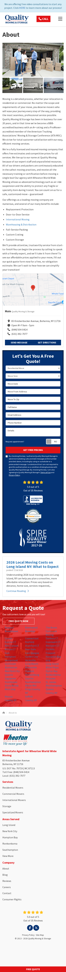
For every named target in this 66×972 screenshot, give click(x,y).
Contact (6, 893)
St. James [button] (51, 682)
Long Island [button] (52, 663)
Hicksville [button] (30, 660)
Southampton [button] (33, 682)
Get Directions (47, 342)
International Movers (14, 800)
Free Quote (33, 969)
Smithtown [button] (11, 682)
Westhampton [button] (54, 685)
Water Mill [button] (31, 685)
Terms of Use (45, 472)
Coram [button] (8, 638)
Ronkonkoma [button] (53, 674)
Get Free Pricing (33, 450)
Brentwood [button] (31, 627)
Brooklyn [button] (30, 631)
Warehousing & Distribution (21, 224)
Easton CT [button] (10, 642)
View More (7, 856)
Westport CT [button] (53, 645)
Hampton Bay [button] (53, 656)
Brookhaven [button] (11, 631)
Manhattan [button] (11, 667)
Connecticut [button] (32, 638)
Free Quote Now (18, 621)
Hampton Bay (10, 837)
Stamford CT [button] (32, 645)
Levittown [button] (10, 663)
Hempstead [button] (11, 660)
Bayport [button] (9, 627)
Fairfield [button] (29, 642)
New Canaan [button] (11, 645)
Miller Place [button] (52, 667)
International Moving (17, 219)
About (5, 868)
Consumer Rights (11, 899)
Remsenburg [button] (32, 674)
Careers (6, 887)
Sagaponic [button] (10, 678)
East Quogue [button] (32, 653)
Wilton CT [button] (10, 649)
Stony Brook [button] (11, 685)
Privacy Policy (14, 475)
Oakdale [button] (29, 671)
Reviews (6, 880)
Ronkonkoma (9, 843)
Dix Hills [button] (50, 649)
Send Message (19, 342)
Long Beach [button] (31, 663)
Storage (6, 806)
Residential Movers (12, 787)
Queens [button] (9, 674)
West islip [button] (10, 689)
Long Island (8, 825)
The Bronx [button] (51, 627)
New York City (9, 831)
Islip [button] (48, 660)
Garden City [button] (31, 656)
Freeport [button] (50, 653)
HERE (22, 7)
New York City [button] (12, 671)
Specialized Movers (12, 812)
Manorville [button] (31, 667)
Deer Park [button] (30, 649)
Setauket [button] (51, 678)
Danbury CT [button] (52, 638)
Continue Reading (16, 591)
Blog (5, 874)
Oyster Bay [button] (52, 671)
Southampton (10, 849)
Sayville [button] (29, 678)
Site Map (40, 935)
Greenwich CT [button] (53, 642)
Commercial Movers (13, 793)
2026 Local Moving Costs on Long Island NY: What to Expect (32, 564)
